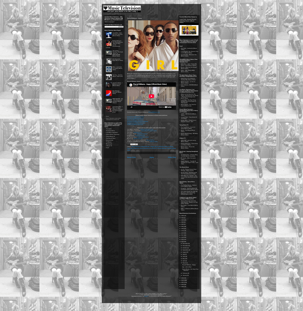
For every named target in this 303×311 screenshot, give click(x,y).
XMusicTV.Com (150, 140)
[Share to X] (134, 144)
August (185, 252)
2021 (182, 226)
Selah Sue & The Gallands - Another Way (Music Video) (188, 79)
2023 (182, 222)
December (185, 243)
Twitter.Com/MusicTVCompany (135, 120)
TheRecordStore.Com (143, 137)
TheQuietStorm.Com (142, 133)
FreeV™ (146, 296)
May (184, 258)
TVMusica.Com (154, 141)
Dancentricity (109, 140)
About (107, 116)
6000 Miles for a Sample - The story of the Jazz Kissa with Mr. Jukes (189, 177)
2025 (182, 217)
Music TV (167, 146)
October (185, 247)
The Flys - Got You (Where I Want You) (117, 75)
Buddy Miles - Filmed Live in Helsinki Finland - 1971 (188, 121)
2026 (182, 215)
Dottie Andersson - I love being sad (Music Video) (189, 144)
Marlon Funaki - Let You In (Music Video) (188, 82)
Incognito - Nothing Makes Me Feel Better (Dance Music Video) (189, 189)
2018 (182, 233)
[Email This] (131, 144)
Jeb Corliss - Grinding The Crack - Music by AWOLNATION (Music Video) (117, 53)
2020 (182, 228)
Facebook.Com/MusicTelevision (135, 116)
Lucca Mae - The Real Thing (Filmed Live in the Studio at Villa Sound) (188, 101)
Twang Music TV (110, 136)
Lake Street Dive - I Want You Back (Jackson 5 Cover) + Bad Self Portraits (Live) (117, 109)
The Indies (109, 128)
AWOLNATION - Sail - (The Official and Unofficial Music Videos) (117, 100)
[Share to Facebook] (135, 144)
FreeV (107, 147)
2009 (182, 286)
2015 (182, 239)
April (184, 260)
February (185, 273)
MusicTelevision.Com (146, 148)
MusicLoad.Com (138, 138)
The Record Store (110, 138)
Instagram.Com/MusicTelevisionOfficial (137, 121)
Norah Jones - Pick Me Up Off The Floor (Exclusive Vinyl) (189, 173)
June (184, 256)
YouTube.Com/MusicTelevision (135, 118)
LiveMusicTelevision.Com (146, 129)
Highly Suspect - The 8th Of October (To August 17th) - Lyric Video (189, 163)
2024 (182, 220)
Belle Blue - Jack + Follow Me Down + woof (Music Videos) (189, 64)
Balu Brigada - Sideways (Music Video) (117, 92)
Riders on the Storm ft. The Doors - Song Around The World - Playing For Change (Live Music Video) (189, 96)
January (185, 275)
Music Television (159, 146)
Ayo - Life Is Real (186, 267)
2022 (182, 224)
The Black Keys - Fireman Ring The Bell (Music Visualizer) (189, 155)
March (184, 263)
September (186, 250)
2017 (182, 235)
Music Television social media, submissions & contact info (113, 119)
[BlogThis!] (132, 144)
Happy (152, 146)
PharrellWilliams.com (154, 112)
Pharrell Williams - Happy (189, 264)
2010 (182, 284)
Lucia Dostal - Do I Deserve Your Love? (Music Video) (189, 52)
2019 (182, 230)
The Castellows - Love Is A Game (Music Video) (188, 127)
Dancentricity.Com (140, 135)
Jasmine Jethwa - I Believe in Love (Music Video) (117, 84)
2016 (182, 237)
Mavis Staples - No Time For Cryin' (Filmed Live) (188, 105)
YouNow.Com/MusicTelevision (135, 124)
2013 (182, 278)
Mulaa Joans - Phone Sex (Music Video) (188, 147)
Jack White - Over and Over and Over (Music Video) (117, 34)
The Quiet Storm (110, 130)
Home (152, 157)
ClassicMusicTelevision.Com (149, 130)
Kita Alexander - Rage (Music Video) (117, 59)
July (184, 254)
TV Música (109, 142)
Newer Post (131, 157)
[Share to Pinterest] (137, 144)
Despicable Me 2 (145, 146)
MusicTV (154, 148)
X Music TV (109, 145)
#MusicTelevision (136, 146)
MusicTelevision (135, 148)
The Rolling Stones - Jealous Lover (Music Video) (189, 185)
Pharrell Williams (161, 148)
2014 (182, 241)
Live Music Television (112, 132)
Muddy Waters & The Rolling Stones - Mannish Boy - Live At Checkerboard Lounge (114, 44)
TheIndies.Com (137, 132)
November (185, 245)
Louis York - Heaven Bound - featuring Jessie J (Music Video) (188, 21)
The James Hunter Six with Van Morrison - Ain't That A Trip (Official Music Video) (189, 193)
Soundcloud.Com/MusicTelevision (136, 123)
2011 (182, 282)
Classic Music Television (112, 134)
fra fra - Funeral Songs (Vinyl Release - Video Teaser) (188, 170)
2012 (182, 280)
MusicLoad (109, 144)
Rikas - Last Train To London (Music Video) (117, 68)
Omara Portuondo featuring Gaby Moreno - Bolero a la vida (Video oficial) (189, 202)
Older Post (172, 157)
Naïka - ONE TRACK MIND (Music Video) (188, 71)
